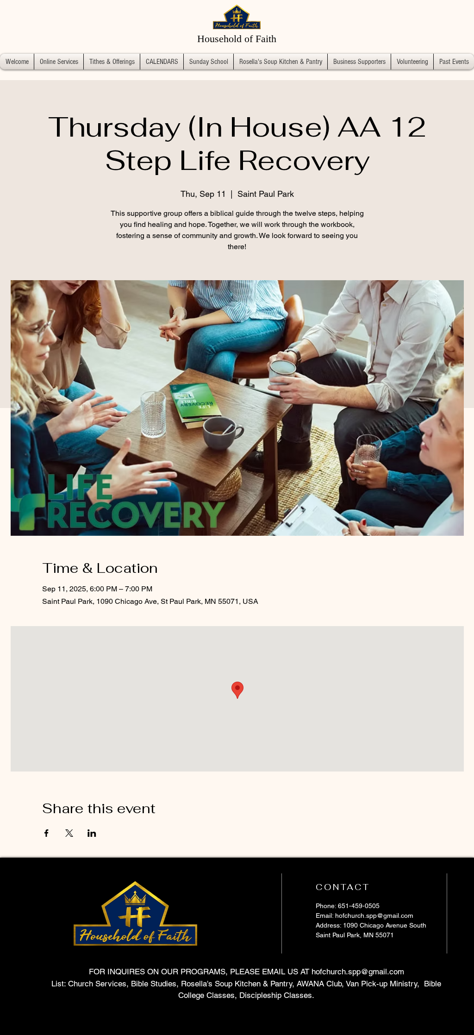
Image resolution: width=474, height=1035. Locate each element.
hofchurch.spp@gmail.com (374, 915)
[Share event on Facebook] (46, 833)
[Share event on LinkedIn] (91, 833)
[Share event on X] (69, 833)
